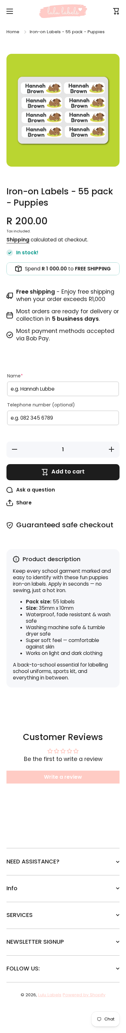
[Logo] (63, 11)
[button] (19, 503)
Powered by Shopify (84, 995)
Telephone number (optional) (41, 405)
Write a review (63, 777)
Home (12, 31)
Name (15, 376)
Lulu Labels (49, 995)
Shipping (17, 240)
